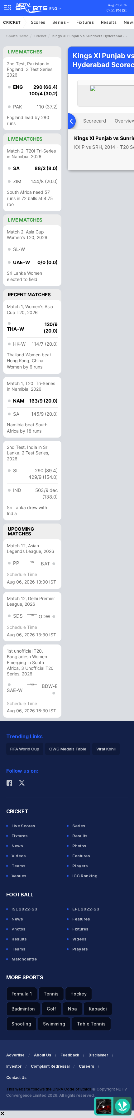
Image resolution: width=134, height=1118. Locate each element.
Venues (19, 875)
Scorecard (94, 121)
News (17, 845)
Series (59, 22)
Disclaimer (98, 1055)
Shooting (21, 1023)
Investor (14, 1066)
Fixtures (85, 22)
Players (80, 865)
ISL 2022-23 (24, 908)
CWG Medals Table (67, 748)
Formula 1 (22, 993)
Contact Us (16, 1077)
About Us (42, 1055)
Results (109, 22)
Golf (51, 1008)
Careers (86, 1066)
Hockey (78, 993)
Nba (72, 1008)
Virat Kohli (106, 748)
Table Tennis (91, 1023)
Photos (79, 845)
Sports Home (17, 36)
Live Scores (23, 825)
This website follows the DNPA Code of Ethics (49, 1089)
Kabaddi (98, 1008)
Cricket (12, 22)
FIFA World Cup (24, 748)
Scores (38, 22)
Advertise (15, 1055)
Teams (19, 865)
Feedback (69, 1055)
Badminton (23, 1008)
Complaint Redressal (50, 1066)
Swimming (54, 1023)
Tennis (51, 993)
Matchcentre (24, 958)
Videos (19, 855)
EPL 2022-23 (85, 908)
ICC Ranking (85, 875)
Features (81, 855)
